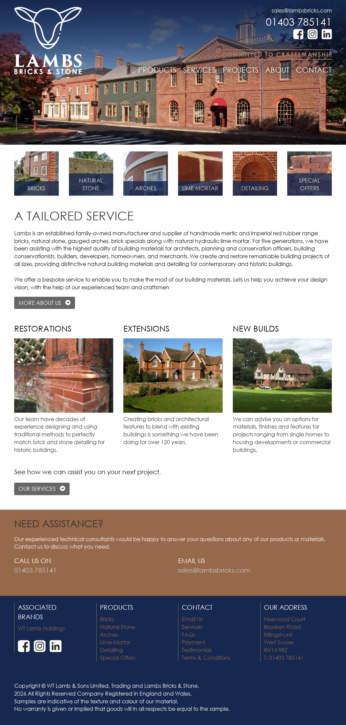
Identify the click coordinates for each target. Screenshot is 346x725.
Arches (109, 634)
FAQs (188, 634)
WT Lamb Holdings (41, 628)
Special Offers (117, 657)
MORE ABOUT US (42, 302)
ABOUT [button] (277, 70)
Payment (193, 642)
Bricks (107, 619)
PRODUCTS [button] (157, 70)
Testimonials (197, 649)
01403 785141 (299, 21)
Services (192, 626)
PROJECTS (240, 70)
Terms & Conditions (206, 657)
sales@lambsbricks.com (302, 10)
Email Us (192, 619)
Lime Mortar (115, 642)
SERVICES (199, 70)
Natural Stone (117, 626)
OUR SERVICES (39, 488)
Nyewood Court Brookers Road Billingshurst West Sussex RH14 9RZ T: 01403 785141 (284, 638)
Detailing (111, 649)
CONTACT (313, 70)
